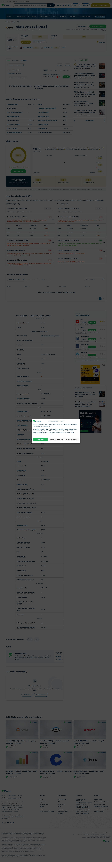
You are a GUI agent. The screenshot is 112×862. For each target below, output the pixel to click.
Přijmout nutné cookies (56, 439)
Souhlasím (40, 439)
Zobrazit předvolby (71, 439)
